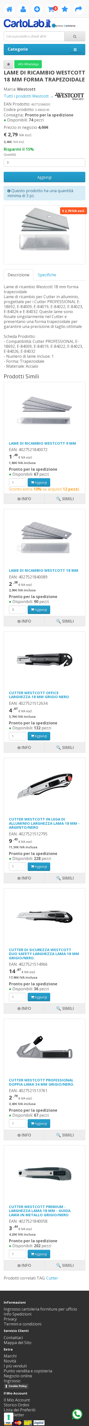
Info (26, 1265)
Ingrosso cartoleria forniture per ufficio (40, 1309)
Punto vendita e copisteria (28, 1371)
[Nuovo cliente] (37, 10)
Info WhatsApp (28, 64)
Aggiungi (44, 177)
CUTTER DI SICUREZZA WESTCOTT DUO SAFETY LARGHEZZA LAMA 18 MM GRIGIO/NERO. (44, 953)
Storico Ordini (16, 1405)
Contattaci (13, 1337)
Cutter (52, 1278)
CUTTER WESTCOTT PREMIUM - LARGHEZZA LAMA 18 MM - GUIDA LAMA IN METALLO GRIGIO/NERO (39, 1210)
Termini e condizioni (22, 1324)
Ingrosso (12, 1381)
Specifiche (47, 275)
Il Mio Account (17, 1400)
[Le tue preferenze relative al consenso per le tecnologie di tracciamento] (8, 1417)
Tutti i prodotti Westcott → (29, 96)
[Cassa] (78, 10)
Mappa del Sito (17, 1342)
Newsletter (14, 1415)
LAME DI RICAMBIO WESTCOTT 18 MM (43, 570)
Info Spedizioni (17, 1314)
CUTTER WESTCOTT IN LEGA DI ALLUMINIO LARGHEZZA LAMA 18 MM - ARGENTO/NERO (44, 823)
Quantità (10, 154)
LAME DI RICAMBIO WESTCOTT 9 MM (42, 443)
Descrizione (18, 275)
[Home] (9, 10)
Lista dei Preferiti (19, 1410)
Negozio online (18, 1376)
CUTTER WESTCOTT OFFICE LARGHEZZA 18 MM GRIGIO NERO (39, 694)
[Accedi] (23, 10)
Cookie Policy (18, 1386)
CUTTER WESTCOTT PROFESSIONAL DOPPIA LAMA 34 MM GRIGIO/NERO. (41, 1082)
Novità (10, 1361)
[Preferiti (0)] (64, 10)
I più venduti (15, 1366)
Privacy (10, 1319)
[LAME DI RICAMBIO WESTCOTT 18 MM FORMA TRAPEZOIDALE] (44, 234)
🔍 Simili (65, 1265)
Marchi (10, 1356)
